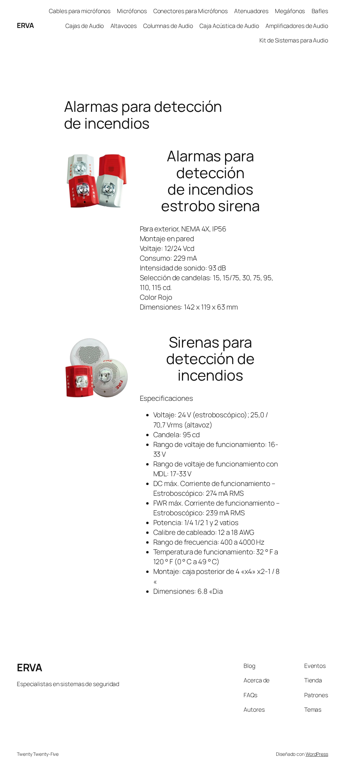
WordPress (317, 754)
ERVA (25, 25)
